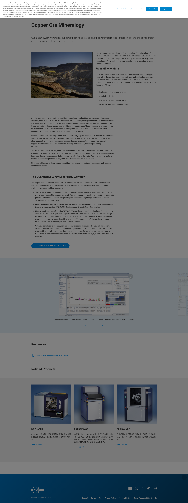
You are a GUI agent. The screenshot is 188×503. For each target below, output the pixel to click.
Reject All (152, 9)
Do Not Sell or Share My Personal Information (130, 9)
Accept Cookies (165, 9)
